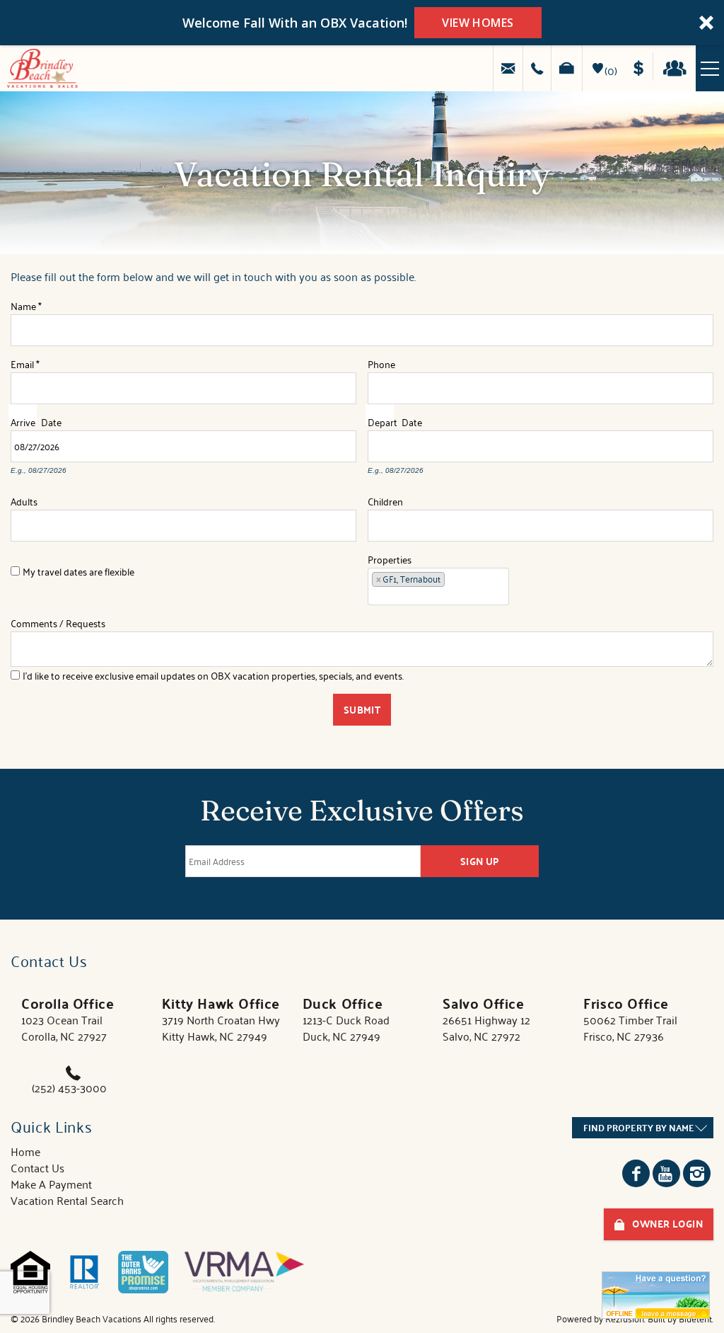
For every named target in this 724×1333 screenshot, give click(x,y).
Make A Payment (51, 1184)
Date (51, 420)
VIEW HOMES (478, 22)
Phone (381, 361)
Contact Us (37, 1167)
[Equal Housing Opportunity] (30, 1272)
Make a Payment (643, 66)
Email (25, 361)
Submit (362, 710)
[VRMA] (244, 1272)
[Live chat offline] (656, 1295)
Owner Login (667, 1223)
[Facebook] (636, 1173)
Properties (389, 556)
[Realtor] (84, 1272)
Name (26, 304)
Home (25, 1151)
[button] (362, 22)
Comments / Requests (58, 620)
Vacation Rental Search (67, 1200)
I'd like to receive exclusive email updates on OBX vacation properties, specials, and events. (213, 675)
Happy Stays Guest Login (678, 66)
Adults (24, 498)
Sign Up (480, 861)
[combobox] (438, 586)
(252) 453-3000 (69, 1087)
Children (385, 498)
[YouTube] (666, 1173)
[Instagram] (697, 1173)
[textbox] (452, 582)
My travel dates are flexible (78, 571)
